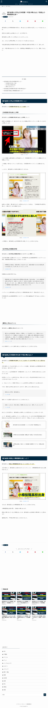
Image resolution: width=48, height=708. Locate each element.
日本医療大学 (25, 200)
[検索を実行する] (45, 694)
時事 (5, 675)
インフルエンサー (8, 663)
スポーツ (6, 666)
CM (4, 651)
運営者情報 (29, 704)
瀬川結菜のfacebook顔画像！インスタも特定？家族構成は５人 (27, 424)
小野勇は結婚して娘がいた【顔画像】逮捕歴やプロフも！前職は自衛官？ (28, 445)
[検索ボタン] (46, 1)
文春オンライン (8, 341)
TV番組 (5, 654)
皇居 (5, 680)
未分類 (5, 678)
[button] (5, 21)
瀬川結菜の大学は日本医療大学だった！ (13, 81)
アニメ (5, 660)
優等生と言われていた (10, 86)
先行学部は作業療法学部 (10, 84)
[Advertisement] (24, 64)
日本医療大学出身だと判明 (11, 83)
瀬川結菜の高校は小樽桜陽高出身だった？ (13, 90)
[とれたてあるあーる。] (24, 1)
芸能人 (5, 686)
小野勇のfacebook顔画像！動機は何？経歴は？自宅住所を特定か (27, 434)
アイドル (6, 657)
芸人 (5, 683)
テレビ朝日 (7, 394)
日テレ (25, 154)
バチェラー (6, 669)
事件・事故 (5, 16)
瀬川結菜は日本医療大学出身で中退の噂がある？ (15, 88)
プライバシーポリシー (21, 704)
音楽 (5, 689)
